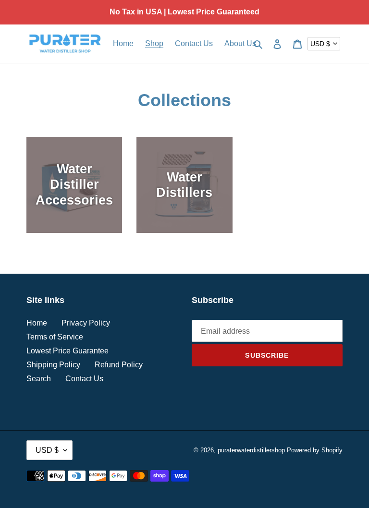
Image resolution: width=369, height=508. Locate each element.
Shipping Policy (53, 365)
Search (38, 379)
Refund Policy (119, 365)
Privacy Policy (86, 323)
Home (36, 323)
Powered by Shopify (315, 450)
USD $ (320, 44)
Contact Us (84, 379)
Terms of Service (54, 337)
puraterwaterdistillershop (251, 450)
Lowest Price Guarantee (67, 351)
